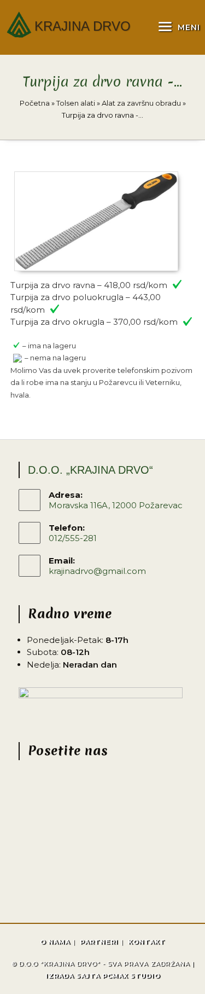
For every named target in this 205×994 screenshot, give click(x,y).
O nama (55, 942)
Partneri (99, 942)
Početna (35, 103)
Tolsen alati (75, 103)
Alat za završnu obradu (141, 103)
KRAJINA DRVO (82, 26)
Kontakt (146, 942)
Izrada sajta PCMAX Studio (102, 976)
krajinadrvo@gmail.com (97, 571)
